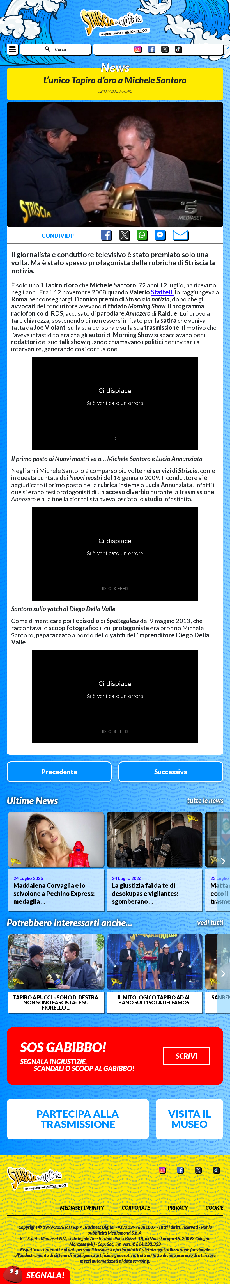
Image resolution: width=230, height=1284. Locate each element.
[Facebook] (151, 49)
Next (223, 861)
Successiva (170, 772)
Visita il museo (189, 1118)
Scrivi (186, 1055)
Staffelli (162, 292)
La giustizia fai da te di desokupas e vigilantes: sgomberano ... (145, 893)
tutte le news (205, 800)
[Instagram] (138, 49)
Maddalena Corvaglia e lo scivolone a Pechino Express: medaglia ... (54, 893)
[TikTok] (178, 49)
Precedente (59, 772)
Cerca (60, 49)
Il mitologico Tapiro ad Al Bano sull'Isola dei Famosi (154, 1000)
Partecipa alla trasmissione (77, 1118)
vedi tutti (210, 922)
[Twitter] (165, 49)
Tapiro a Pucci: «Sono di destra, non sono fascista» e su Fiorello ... (56, 1002)
